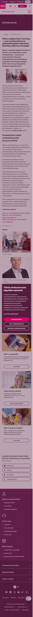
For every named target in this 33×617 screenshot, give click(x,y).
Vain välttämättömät (16, 324)
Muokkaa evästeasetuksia (16, 328)
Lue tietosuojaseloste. (11, 314)
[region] (16, 308)
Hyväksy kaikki (16, 319)
